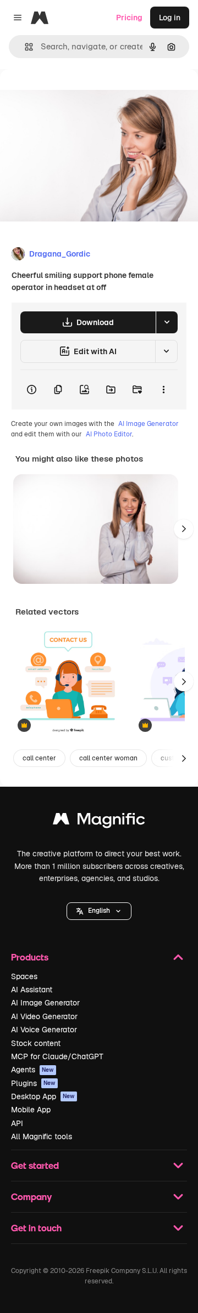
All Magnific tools (41, 1136)
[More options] (163, 390)
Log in (169, 17)
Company (31, 1196)
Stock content (36, 1043)
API (17, 1123)
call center (39, 758)
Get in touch (36, 1228)
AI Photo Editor (109, 434)
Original (70, 94)
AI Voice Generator (44, 1030)
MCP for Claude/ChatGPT (57, 1056)
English (99, 910)
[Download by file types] (167, 322)
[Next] (184, 529)
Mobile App (31, 1110)
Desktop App (43, 1096)
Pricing (129, 17)
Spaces (24, 976)
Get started (35, 1165)
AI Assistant (31, 989)
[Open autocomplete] (24, 47)
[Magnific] (99, 821)
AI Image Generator (148, 423)
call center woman (108, 758)
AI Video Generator (44, 1016)
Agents (32, 1070)
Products (29, 957)
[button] (99, 911)
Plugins (33, 1083)
